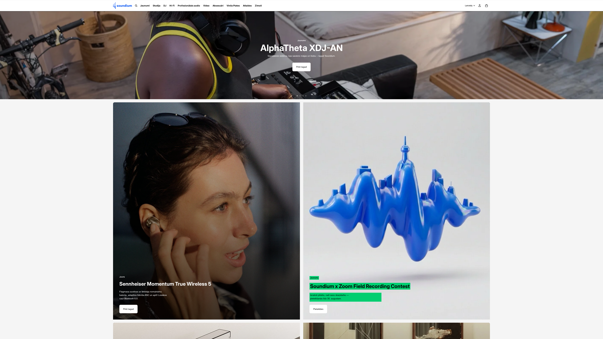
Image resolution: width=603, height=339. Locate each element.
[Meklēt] (136, 5)
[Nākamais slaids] (598, 55)
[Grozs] (486, 5)
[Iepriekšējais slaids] (4, 55)
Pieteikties (318, 309)
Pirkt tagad (301, 67)
